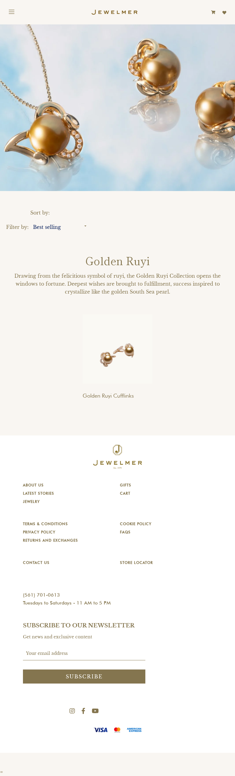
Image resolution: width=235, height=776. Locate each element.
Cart (125, 493)
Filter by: (17, 227)
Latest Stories (38, 493)
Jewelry (31, 501)
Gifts (125, 485)
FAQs (125, 532)
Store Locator (136, 562)
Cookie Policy (135, 524)
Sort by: (40, 213)
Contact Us (36, 562)
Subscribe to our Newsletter (79, 625)
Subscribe (84, 676)
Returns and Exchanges (50, 540)
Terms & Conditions (45, 524)
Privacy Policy (39, 532)
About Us (33, 485)
